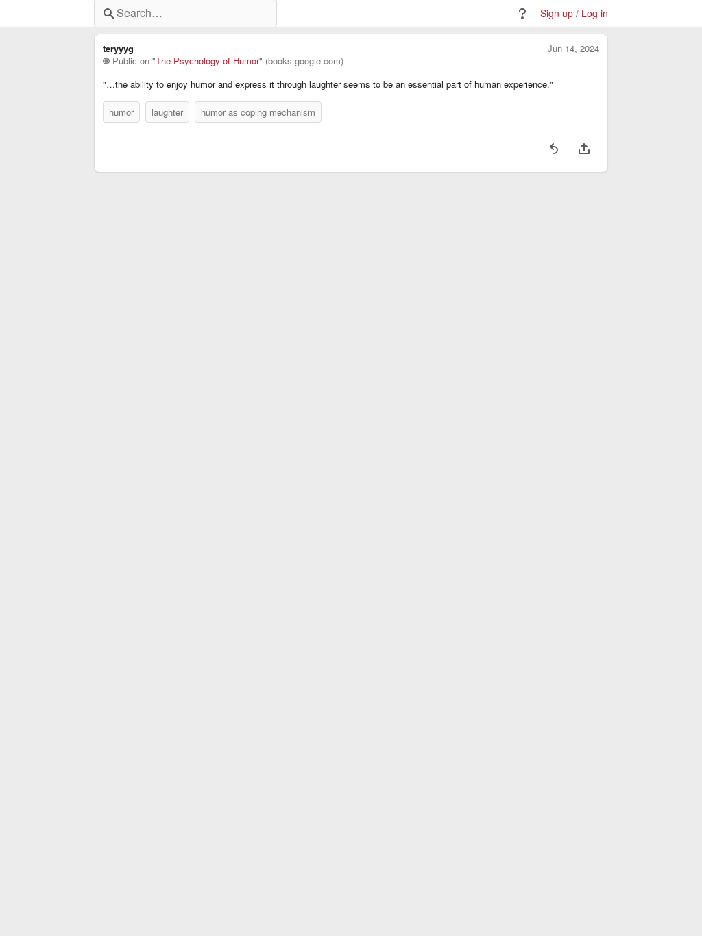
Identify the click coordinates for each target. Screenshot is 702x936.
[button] (522, 14)
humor (121, 112)
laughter (167, 112)
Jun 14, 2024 (573, 48)
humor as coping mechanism (258, 112)
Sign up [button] (556, 13)
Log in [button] (594, 13)
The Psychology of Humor (207, 61)
